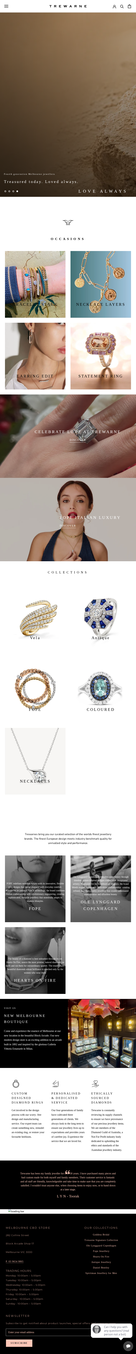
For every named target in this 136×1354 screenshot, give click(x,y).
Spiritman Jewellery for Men (101, 1273)
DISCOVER (78, 439)
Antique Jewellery (101, 1262)
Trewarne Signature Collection (101, 1240)
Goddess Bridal (101, 1234)
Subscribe (19, 1343)
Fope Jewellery (101, 1251)
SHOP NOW (16, 181)
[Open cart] (129, 6)
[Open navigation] (6, 6)
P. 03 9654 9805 (15, 1261)
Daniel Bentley (101, 1267)
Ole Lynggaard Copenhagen (101, 1245)
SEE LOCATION (14, 1057)
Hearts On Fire (101, 1256)
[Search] (122, 6)
